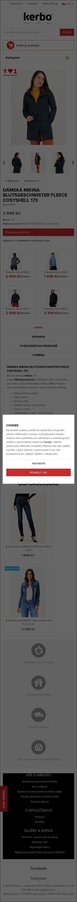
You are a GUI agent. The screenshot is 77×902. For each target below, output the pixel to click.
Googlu (48, 442)
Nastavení (38, 463)
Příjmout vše (38, 472)
